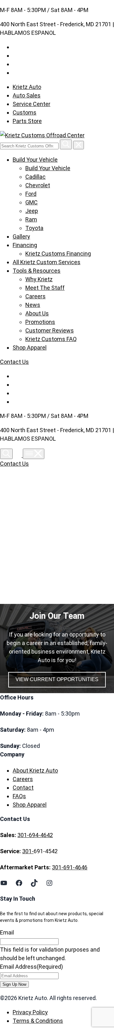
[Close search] (78, 145)
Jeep (31, 211)
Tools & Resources (36, 270)
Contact (23, 787)
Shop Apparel (30, 347)
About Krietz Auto (35, 770)
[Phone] (18, 455)
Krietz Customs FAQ (51, 339)
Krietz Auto (27, 87)
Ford (30, 193)
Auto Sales (27, 95)
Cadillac (35, 176)
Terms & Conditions (38, 1020)
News (32, 304)
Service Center (31, 104)
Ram (31, 219)
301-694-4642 (35, 835)
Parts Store (27, 121)
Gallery (21, 236)
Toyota (34, 228)
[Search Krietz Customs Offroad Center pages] (66, 144)
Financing (25, 245)
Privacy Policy (30, 1012)
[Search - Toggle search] (6, 454)
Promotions (40, 322)
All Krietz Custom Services (46, 262)
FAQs (19, 796)
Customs (24, 112)
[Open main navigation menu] (33, 454)
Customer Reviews (49, 330)
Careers (35, 296)
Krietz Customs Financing (58, 253)
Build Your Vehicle (35, 159)
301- (28, 851)
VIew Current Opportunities (57, 679)
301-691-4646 (69, 867)
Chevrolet (37, 185)
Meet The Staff (45, 287)
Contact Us (14, 361)
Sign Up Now (14, 984)
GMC (31, 202)
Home (26, 537)
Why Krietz (39, 279)
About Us (37, 313)
